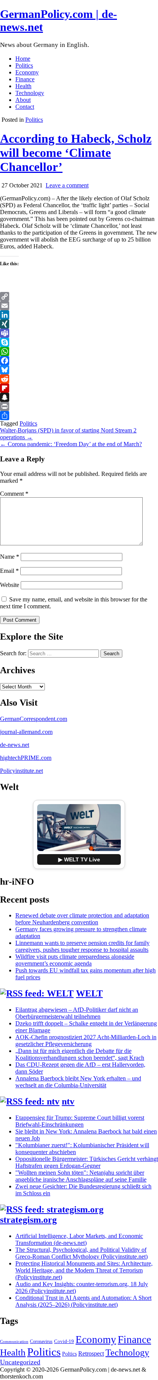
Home (22, 58)
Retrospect (91, 1353)
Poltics (69, 1354)
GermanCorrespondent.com (33, 719)
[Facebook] (79, 360)
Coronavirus (41, 1341)
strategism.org (28, 1220)
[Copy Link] (79, 296)
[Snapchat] (79, 397)
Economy (27, 72)
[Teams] (79, 333)
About (23, 100)
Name (9, 556)
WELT (89, 993)
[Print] (79, 406)
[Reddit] (79, 379)
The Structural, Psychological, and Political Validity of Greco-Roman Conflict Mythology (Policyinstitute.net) (81, 1253)
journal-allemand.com (26, 732)
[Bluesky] (79, 369)
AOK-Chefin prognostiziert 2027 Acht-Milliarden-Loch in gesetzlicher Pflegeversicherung (85, 1040)
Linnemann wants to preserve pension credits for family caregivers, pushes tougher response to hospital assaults (82, 946)
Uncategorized (20, 1362)
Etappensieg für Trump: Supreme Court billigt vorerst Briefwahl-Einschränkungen (79, 1121)
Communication (14, 1342)
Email (9, 570)
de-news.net (14, 745)
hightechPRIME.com (25, 757)
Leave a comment (67, 185)
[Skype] (79, 342)
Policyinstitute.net (21, 770)
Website (9, 585)
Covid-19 (64, 1341)
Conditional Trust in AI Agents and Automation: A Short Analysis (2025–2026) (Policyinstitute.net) (83, 1301)
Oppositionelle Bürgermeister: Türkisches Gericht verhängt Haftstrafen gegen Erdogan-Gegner (86, 1162)
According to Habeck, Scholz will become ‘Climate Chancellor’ (75, 153)
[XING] (79, 324)
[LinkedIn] (79, 314)
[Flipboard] (79, 388)
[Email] (79, 305)
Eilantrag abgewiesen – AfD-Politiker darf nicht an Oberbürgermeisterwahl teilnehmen (76, 1013)
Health (23, 86)
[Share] (79, 415)
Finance (25, 79)
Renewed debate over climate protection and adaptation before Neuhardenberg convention (82, 918)
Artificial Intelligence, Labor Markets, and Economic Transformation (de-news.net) (79, 1239)
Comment (14, 493)
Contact (24, 106)
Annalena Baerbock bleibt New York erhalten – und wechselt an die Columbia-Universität (78, 1081)
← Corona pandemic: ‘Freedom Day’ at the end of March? (71, 444)
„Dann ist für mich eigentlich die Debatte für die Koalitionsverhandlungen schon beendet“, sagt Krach (79, 1054)
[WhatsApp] (79, 351)
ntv (68, 1101)
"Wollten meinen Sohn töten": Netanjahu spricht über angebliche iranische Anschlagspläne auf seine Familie (80, 1176)
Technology (29, 93)
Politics (24, 65)
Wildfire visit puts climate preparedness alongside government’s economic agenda (74, 960)
